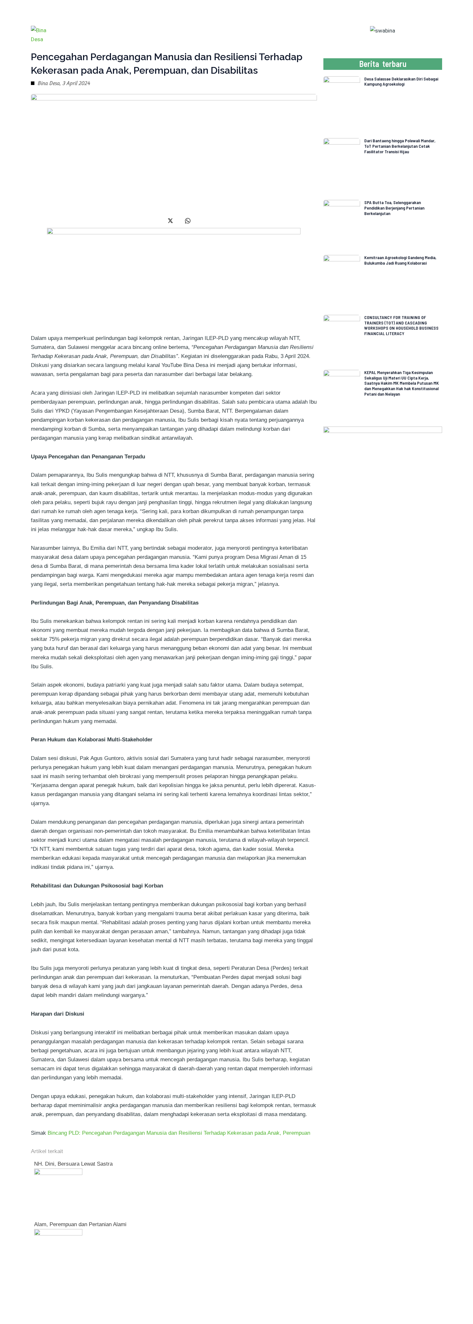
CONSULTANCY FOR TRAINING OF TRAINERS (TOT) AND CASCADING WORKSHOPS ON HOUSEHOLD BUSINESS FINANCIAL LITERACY (401, 325)
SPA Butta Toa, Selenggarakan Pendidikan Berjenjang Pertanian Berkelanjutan (394, 208)
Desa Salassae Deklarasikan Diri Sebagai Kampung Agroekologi (401, 81)
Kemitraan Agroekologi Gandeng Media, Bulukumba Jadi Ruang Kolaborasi (400, 260)
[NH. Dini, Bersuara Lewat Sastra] (58, 1192)
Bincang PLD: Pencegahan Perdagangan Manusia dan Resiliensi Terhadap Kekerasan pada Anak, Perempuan (179, 1133)
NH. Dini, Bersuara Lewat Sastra (73, 1164)
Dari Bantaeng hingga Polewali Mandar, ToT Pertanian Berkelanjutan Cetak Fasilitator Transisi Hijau (399, 146)
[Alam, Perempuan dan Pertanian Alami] (58, 1253)
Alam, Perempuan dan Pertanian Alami (80, 1224)
